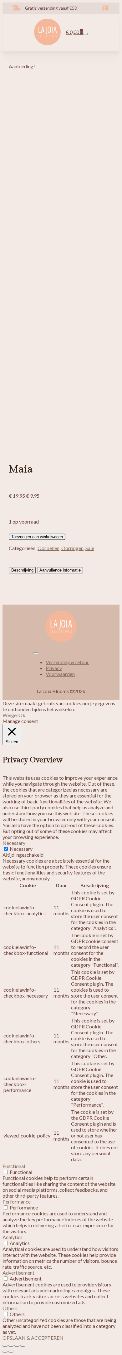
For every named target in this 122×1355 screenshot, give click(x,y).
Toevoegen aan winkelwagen (37, 536)
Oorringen (72, 548)
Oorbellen (48, 548)
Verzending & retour (67, 662)
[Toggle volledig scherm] (10, 1346)
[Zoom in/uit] (5, 1346)
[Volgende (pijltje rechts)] (10, 1352)
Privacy (54, 668)
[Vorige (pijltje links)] (5, 1352)
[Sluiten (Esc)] (22, 1346)
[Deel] (16, 1346)
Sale (89, 548)
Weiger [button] (10, 715)
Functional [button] (14, 1166)
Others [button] (10, 1308)
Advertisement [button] (18, 1273)
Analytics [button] (13, 1237)
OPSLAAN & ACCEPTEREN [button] (33, 1338)
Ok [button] (21, 715)
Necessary (21, 849)
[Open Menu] (85, 34)
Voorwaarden (60, 674)
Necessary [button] (14, 843)
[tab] (22, 570)
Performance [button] (17, 1201)
